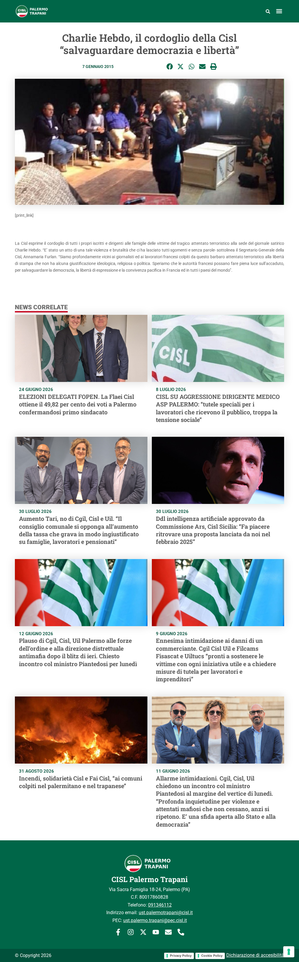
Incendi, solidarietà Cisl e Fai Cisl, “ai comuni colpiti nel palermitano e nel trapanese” (80, 782)
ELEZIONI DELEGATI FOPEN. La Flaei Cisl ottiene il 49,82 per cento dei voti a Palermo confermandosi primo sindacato (77, 404)
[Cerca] (268, 11)
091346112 (160, 905)
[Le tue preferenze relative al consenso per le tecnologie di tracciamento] (288, 951)
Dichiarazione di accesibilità (255, 955)
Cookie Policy (211, 956)
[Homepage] (48, 11)
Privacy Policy (181, 956)
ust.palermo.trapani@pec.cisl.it (155, 920)
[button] (279, 11)
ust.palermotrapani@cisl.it (166, 912)
